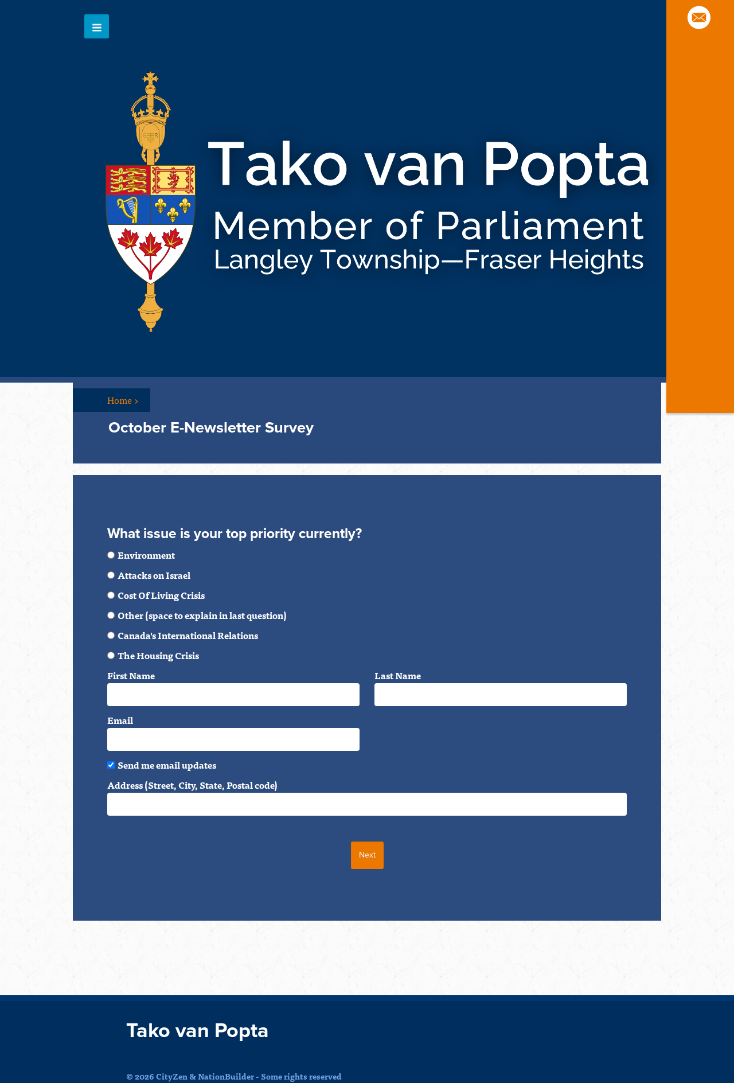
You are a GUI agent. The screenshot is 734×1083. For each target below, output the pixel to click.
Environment (146, 555)
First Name (131, 675)
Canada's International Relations (188, 635)
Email (120, 720)
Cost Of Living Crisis (161, 595)
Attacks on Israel (154, 575)
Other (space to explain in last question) (202, 615)
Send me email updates (167, 764)
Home (123, 399)
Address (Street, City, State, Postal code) (192, 785)
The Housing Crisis (158, 655)
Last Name (397, 675)
